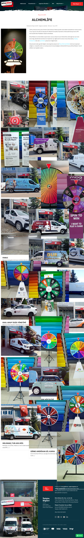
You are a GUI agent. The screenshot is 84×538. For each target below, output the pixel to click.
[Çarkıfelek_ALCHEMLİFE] (13, 29)
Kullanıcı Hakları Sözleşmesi (48, 507)
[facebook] (58, 517)
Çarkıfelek (45, 25)
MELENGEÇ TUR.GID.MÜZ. (13, 443)
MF (48, 533)
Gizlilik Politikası (46, 504)
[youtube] (64, 517)
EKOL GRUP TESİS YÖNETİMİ (14, 322)
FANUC (5, 258)
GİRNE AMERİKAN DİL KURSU (43, 451)
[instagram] (55, 517)
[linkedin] (67, 517)
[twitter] (61, 517)
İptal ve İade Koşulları (47, 505)
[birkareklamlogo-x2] (7, 1)
